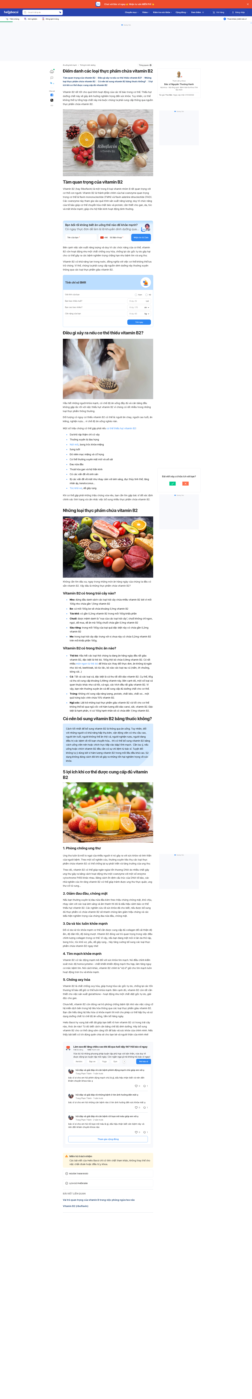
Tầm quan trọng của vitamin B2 (79, 77)
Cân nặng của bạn (73, 313)
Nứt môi (74, 444)
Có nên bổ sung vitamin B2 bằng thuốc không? (122, 81)
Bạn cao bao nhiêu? (73, 307)
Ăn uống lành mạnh (70, 65)
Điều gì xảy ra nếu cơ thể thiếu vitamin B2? (120, 77)
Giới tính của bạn (72, 294)
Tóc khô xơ (76, 488)
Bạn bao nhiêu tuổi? (73, 301)
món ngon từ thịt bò (87, 663)
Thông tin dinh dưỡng (87, 65)
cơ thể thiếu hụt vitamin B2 (121, 428)
